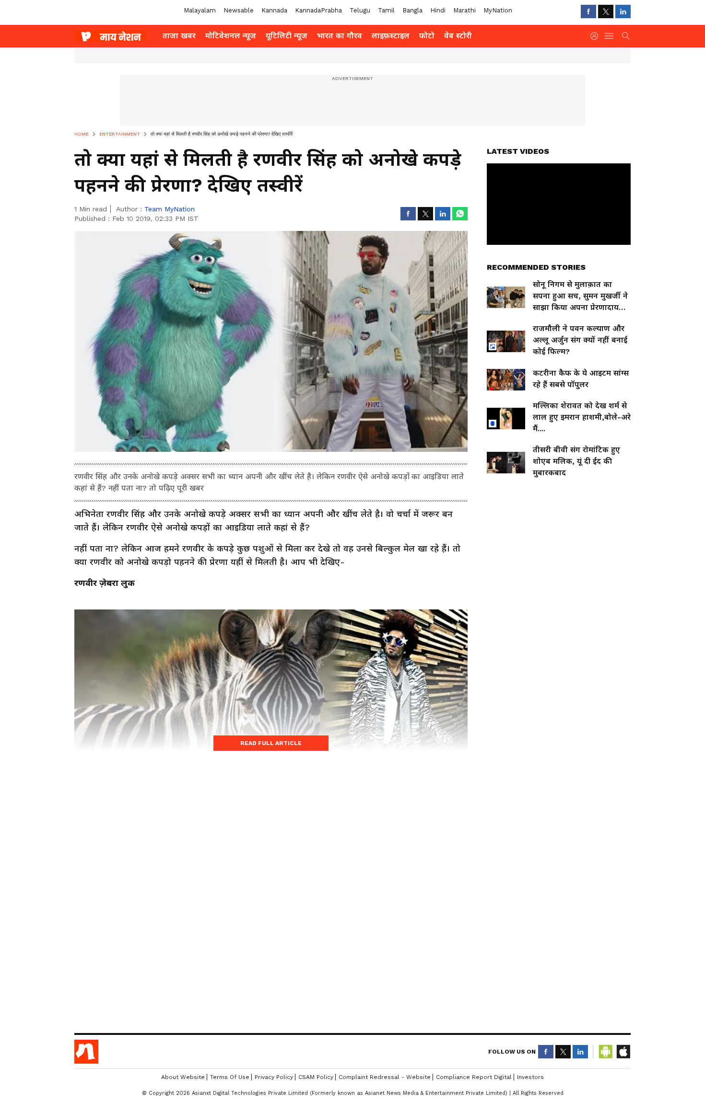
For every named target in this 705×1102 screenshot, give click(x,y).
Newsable (238, 10)
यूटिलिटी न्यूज (286, 35)
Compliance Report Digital (474, 1077)
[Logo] (115, 36)
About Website (183, 1077)
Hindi (438, 10)
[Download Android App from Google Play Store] (605, 1051)
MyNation (497, 10)
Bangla (412, 10)
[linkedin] (623, 11)
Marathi (464, 10)
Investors (530, 1077)
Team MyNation (169, 209)
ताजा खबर (179, 35)
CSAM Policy (315, 1077)
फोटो (427, 35)
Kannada (274, 10)
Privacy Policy (274, 1077)
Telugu (360, 10)
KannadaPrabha (318, 10)
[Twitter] (605, 11)
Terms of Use (229, 1077)
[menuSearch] (626, 36)
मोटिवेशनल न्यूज (230, 35)
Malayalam (200, 10)
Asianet (86, 1052)
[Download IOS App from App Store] (623, 1051)
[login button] (596, 36)
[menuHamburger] (609, 36)
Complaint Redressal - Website (385, 1077)
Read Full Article (271, 743)
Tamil (386, 10)
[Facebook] (588, 11)
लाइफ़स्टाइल (391, 35)
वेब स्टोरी (458, 35)
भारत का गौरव (339, 35)
